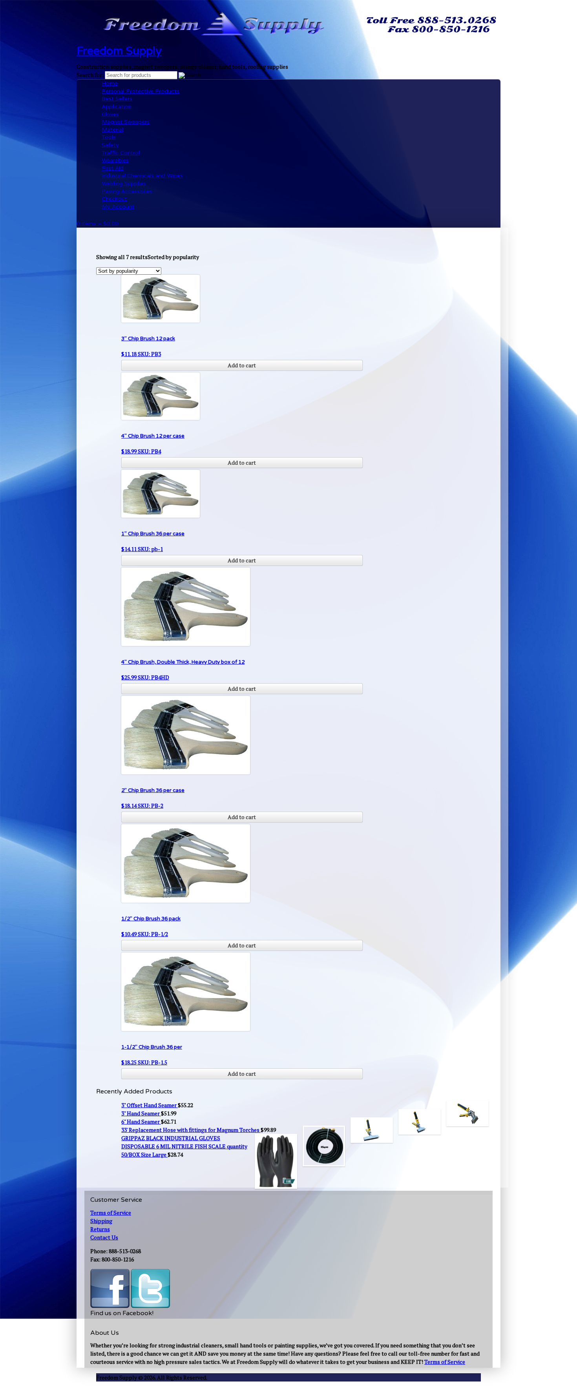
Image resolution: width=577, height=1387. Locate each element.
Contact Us (104, 1237)
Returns (100, 1229)
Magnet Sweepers (126, 122)
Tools (109, 137)
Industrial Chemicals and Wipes (142, 175)
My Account (118, 206)
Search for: (90, 74)
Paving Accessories (127, 191)
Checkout (114, 198)
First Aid (113, 168)
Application (116, 106)
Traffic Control (121, 153)
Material (112, 129)
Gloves (110, 114)
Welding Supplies (124, 183)
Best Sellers (117, 98)
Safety (110, 145)
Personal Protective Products (140, 91)
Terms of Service (110, 1212)
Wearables (115, 160)
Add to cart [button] (242, 365)
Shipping (101, 1221)
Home (110, 83)
